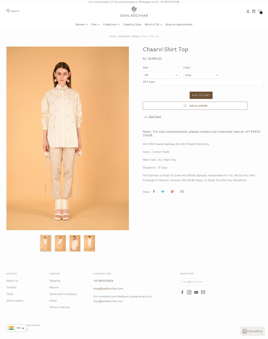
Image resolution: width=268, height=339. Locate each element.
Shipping (55, 280)
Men (94, 24)
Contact (11, 287)
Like (154, 191)
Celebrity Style (132, 24)
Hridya (135, 36)
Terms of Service (60, 307)
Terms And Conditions (63, 294)
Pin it (172, 191)
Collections (110, 24)
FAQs (9, 294)
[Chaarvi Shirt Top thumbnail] (45, 243)
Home (112, 36)
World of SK (152, 24)
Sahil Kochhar (33, 325)
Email (182, 191)
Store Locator (15, 300)
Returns (54, 287)
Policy (53, 300)
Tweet (163, 191)
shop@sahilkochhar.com (108, 288)
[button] (260, 11)
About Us (12, 280)
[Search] (8, 11)
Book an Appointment (179, 24)
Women (80, 24)
